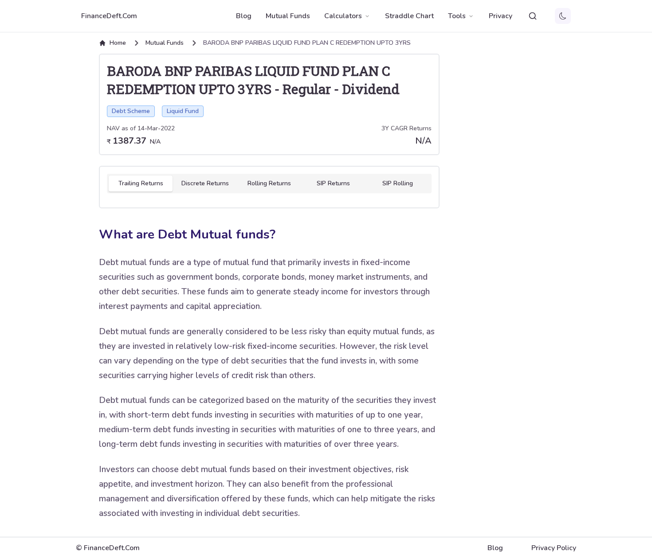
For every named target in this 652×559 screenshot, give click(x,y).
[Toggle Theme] (563, 16)
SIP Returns (333, 183)
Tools (457, 16)
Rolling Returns (269, 183)
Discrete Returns (205, 183)
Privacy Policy (553, 548)
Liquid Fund (183, 111)
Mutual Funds (288, 16)
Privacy (500, 16)
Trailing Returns (140, 183)
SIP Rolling (397, 183)
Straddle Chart (409, 16)
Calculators (343, 16)
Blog (243, 16)
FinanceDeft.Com (109, 16)
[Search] (533, 16)
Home (118, 43)
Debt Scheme (131, 111)
